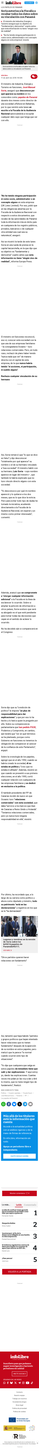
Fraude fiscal (27, 1093)
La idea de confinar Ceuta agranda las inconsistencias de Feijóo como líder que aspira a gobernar (15, 1211)
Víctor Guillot (6, 1226)
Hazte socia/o (19, 1374)
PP (26, 1096)
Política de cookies (19, 1411)
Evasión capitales (14, 1093)
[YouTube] (27, 1383)
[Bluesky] (11, 1383)
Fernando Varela (7, 1216)
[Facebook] (8, 1383)
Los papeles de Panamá (9, 1098)
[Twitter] (15, 1383)
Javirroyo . (5, 1261)
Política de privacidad (19, 1408)
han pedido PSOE (27, 727)
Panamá (19, 1096)
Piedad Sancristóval (8, 1239)
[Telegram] (19, 1383)
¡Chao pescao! (7, 1258)
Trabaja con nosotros (19, 1399)
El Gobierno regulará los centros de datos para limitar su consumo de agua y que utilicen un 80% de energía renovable (15, 1247)
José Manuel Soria (7, 1096)
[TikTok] (32, 1383)
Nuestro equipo (19, 1395)
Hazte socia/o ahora (19, 1156)
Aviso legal (19, 1405)
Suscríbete (29, 2)
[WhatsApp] (4, 1383)
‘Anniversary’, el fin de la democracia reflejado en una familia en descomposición (16, 1234)
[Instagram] (23, 1383)
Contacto (19, 1392)
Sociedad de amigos (19, 1402)
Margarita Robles (8, 1223)
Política (3, 1093)
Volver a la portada (19, 1271)
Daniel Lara (6, 1251)
